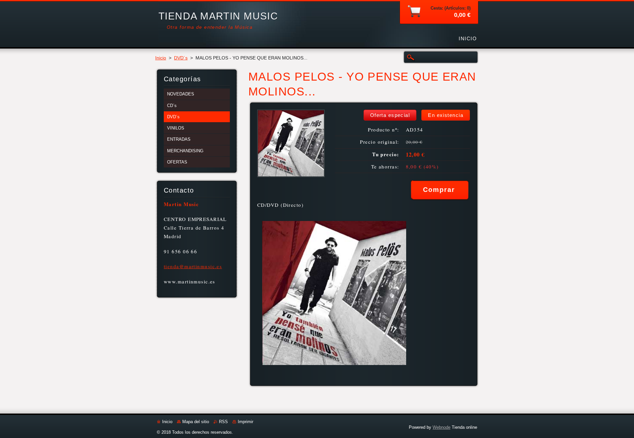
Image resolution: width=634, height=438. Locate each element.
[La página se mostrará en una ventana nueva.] (291, 175)
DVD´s (181, 57)
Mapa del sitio (195, 421)
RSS (223, 421)
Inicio (160, 57)
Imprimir (245, 421)
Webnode (441, 427)
